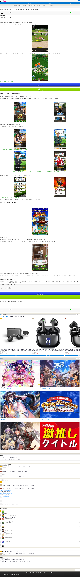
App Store (40, 85)
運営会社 (34, 572)
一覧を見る (78, 314)
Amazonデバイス (16, 316)
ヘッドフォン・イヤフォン (4, 316)
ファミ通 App (3, 1)
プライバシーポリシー (39, 572)
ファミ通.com (47, 572)
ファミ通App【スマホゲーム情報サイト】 (18, 5)
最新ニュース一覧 (26, 5)
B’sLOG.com (51, 572)
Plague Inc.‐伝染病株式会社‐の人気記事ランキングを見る (6, 496)
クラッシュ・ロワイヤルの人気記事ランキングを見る (6, 493)
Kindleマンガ (11, 316)
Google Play (40, 89)
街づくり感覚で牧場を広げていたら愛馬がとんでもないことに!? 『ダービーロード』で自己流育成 (41, 5)
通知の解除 (43, 572)
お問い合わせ (28, 572)
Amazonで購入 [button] (16, 355)
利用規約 (31, 572)
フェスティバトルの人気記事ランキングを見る (6, 490)
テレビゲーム (22, 316)
